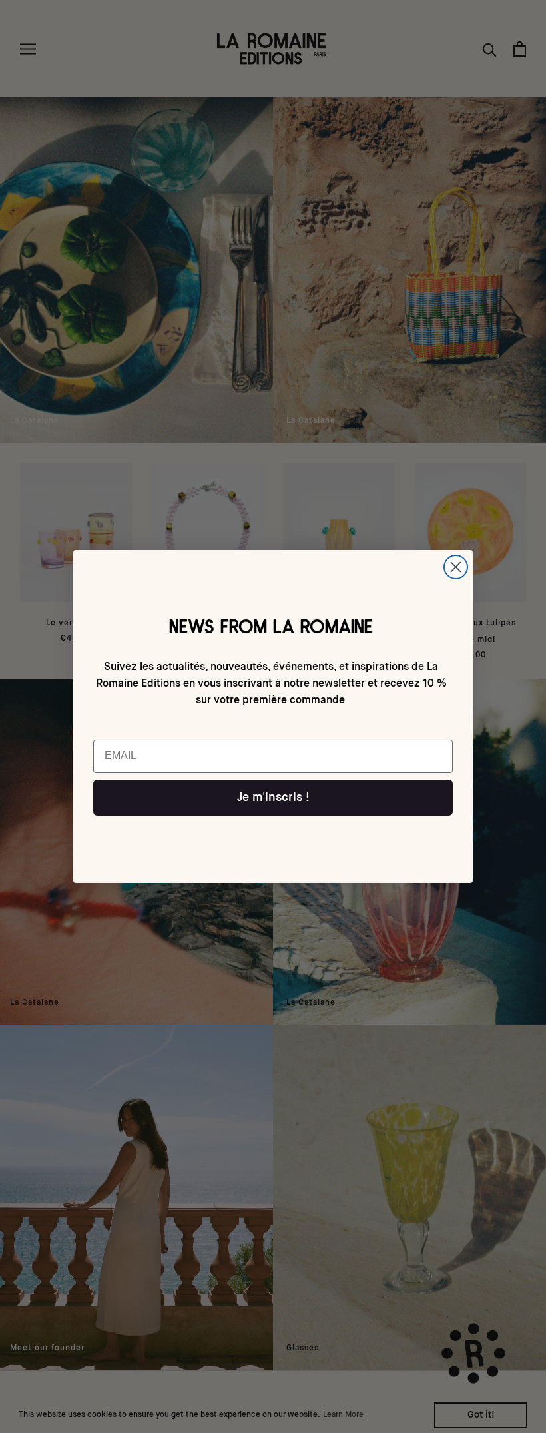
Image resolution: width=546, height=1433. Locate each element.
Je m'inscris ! (273, 798)
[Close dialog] (455, 567)
